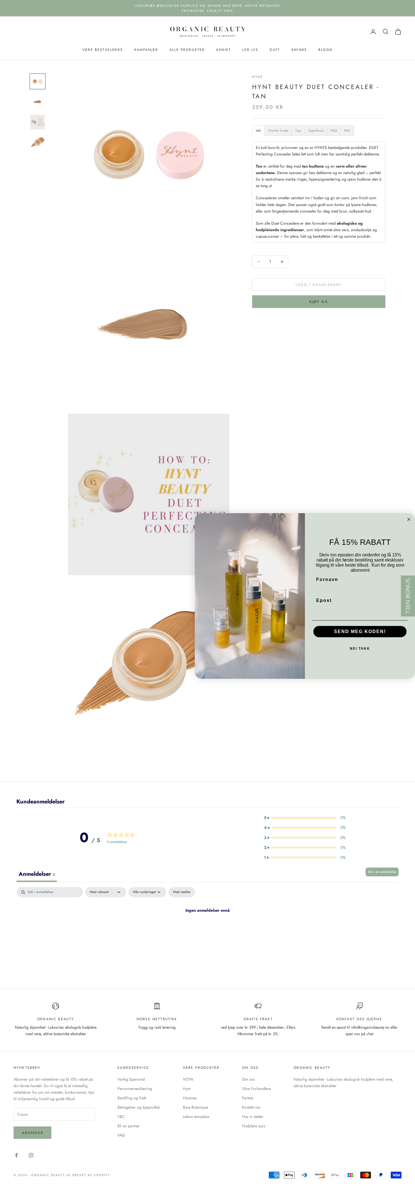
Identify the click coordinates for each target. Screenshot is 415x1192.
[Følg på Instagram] (31, 1155)
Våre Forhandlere (256, 1088)
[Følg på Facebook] (16, 1155)
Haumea (190, 1098)
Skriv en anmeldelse (382, 871)
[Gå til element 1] (37, 81)
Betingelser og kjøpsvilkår (138, 1107)
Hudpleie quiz (253, 1126)
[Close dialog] (408, 519)
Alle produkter (187, 49)
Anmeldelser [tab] (37, 874)
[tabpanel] (207, 929)
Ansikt (223, 49)
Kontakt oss (251, 1107)
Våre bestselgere (102, 49)
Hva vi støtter (252, 1116)
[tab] (258, 130)
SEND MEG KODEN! (360, 631)
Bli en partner (128, 1126)
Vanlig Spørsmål (131, 1079)
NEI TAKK (360, 649)
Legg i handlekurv (319, 284)
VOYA (188, 1079)
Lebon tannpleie (196, 1116)
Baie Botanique (195, 1107)
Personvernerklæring (134, 1088)
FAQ (121, 1135)
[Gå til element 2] (37, 102)
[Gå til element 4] (37, 142)
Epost (324, 600)
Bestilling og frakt (131, 1098)
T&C (121, 1116)
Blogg (325, 49)
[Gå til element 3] (37, 122)
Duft (275, 49)
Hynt (257, 76)
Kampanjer (146, 49)
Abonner (32, 1132)
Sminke (299, 49)
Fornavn (327, 579)
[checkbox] (182, 892)
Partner (248, 1098)
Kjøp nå (318, 301)
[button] (305, 817)
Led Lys (250, 49)
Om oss (248, 1079)
